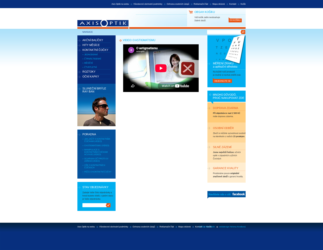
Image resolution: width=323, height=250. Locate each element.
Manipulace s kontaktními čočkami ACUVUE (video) (96, 152)
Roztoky (89, 71)
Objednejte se (222, 81)
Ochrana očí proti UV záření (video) (96, 160)
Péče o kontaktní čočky (97, 172)
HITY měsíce (91, 45)
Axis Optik (90, 24)
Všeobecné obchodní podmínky (147, 4)
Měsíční (88, 63)
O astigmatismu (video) (96, 145)
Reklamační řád (201, 4)
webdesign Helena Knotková (232, 227)
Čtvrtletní (90, 67)
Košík (243, 4)
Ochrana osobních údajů (178, 4)
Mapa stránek (218, 4)
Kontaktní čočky (95, 50)
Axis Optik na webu (120, 4)
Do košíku (235, 20)
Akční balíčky (92, 40)
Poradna (89, 134)
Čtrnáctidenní (92, 59)
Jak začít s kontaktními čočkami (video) (97, 140)
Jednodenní (91, 54)
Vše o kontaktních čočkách (94, 166)
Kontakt (232, 4)
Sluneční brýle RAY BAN (94, 90)
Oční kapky (90, 76)
